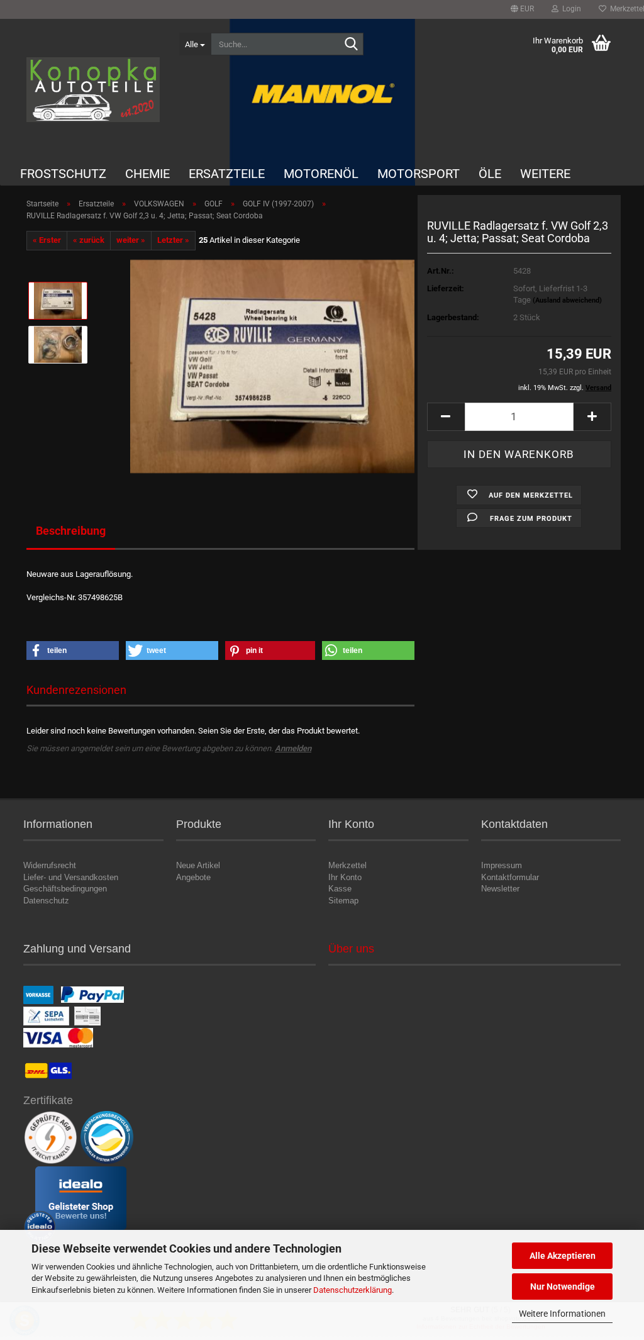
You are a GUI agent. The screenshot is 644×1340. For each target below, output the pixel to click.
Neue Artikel (198, 865)
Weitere (545, 173)
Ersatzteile (227, 173)
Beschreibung (71, 530)
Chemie (147, 173)
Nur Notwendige (562, 1286)
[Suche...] (352, 44)
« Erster (47, 240)
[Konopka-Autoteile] (93, 89)
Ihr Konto (345, 877)
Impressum (501, 865)
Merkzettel (347, 865)
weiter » (130, 240)
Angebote (193, 877)
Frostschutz (63, 173)
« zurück (88, 240)
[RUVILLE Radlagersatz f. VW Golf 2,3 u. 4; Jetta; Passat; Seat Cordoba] (272, 366)
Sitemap (343, 900)
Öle (490, 173)
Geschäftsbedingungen (65, 888)
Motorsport (418, 173)
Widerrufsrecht (49, 865)
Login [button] (569, 8)
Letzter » (173, 240)
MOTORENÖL (321, 173)
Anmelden (293, 748)
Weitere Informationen (562, 1314)
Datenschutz (46, 900)
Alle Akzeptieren (563, 1256)
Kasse (340, 888)
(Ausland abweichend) (567, 300)
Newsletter (500, 888)
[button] (522, 9)
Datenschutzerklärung (352, 1290)
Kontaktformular (510, 877)
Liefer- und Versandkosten (70, 877)
